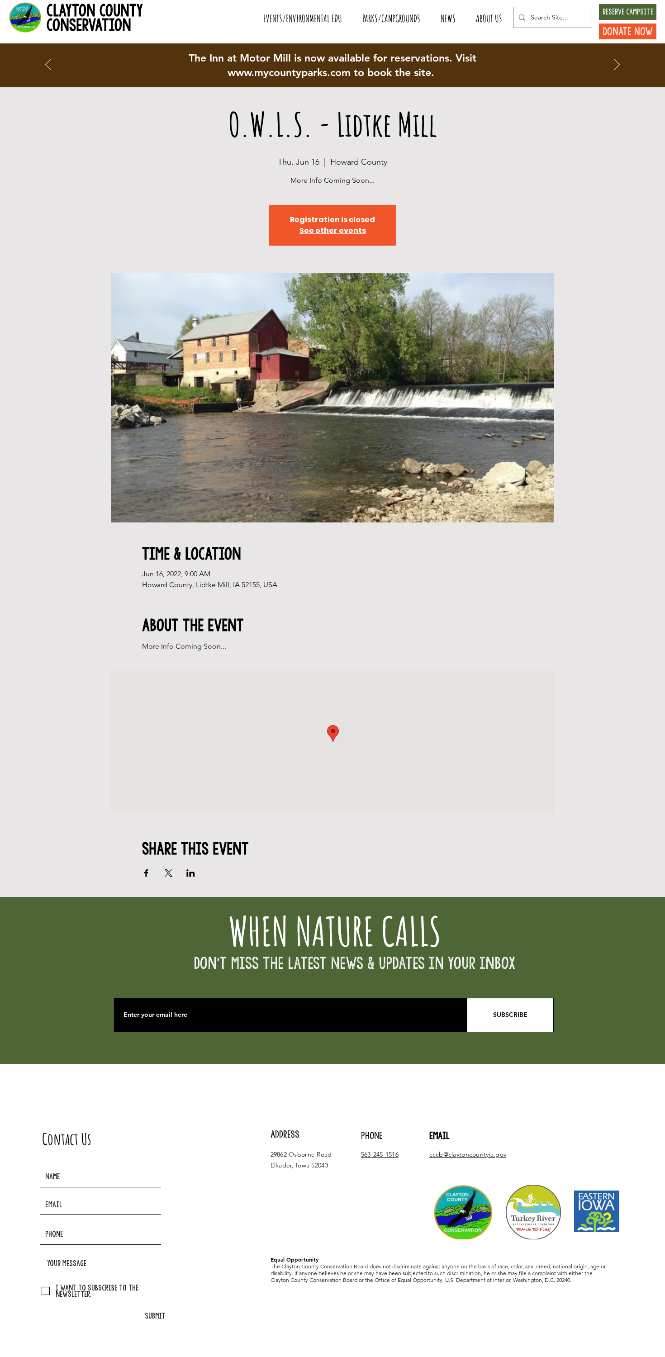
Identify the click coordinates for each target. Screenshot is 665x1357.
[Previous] (48, 65)
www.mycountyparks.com (289, 72)
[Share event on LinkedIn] (190, 873)
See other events (332, 230)
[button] (302, 18)
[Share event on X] (168, 873)
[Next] (617, 65)
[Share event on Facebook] (146, 873)
